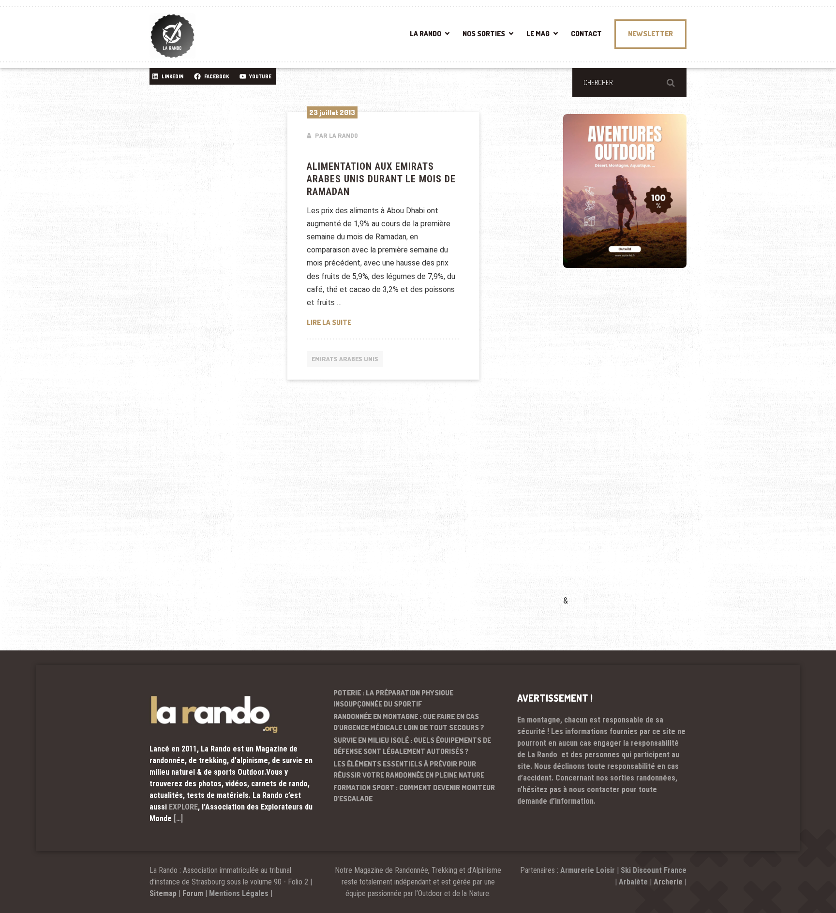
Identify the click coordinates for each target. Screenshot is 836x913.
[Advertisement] (635, 445)
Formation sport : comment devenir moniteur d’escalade (414, 793)
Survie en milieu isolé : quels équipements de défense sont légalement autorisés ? (412, 746)
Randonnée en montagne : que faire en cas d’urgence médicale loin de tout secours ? (408, 722)
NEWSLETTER (650, 33)
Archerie (668, 881)
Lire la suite (384, 322)
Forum (192, 893)
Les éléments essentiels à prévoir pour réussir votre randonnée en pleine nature (408, 769)
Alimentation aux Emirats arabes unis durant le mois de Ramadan (381, 179)
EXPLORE (183, 806)
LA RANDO (425, 33)
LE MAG (538, 33)
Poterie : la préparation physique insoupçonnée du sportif (393, 698)
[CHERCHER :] (629, 82)
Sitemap (163, 893)
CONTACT (586, 33)
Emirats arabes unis (345, 359)
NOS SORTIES (484, 33)
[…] (178, 818)
